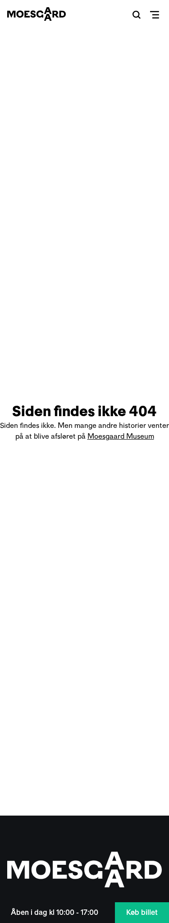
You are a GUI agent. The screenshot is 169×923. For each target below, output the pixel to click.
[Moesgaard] (36, 14)
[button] (136, 14)
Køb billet (142, 912)
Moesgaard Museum (120, 436)
